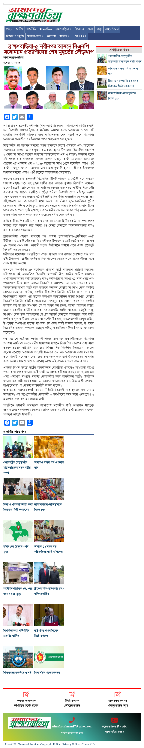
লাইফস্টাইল (112, 29)
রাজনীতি (31, 29)
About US (10, 744)
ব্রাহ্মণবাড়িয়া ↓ (63, 29)
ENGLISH (79, 36)
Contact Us (88, 744)
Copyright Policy (50, 744)
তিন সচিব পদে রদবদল (47, 673)
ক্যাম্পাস (51, 36)
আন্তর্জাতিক (46, 29)
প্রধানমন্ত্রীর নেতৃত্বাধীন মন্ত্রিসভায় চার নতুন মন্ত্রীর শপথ (17, 468)
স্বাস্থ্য (99, 29)
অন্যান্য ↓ (64, 36)
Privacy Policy (71, 744)
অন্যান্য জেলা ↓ (35, 36)
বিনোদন (79, 29)
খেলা (90, 29)
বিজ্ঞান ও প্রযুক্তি (15, 36)
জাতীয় (19, 29)
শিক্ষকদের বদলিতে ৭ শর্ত (17, 673)
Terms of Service (28, 744)
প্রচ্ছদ (9, 29)
